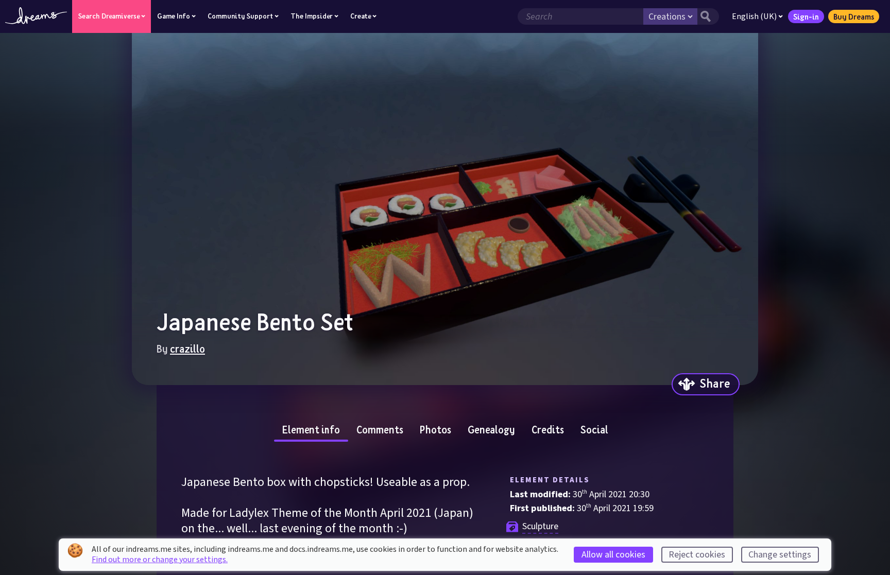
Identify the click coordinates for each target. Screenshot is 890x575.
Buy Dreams (853, 16)
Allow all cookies (613, 554)
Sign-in (806, 16)
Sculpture (540, 526)
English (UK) (754, 16)
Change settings (779, 554)
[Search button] (708, 16)
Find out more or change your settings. (160, 559)
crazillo (187, 348)
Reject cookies (697, 554)
